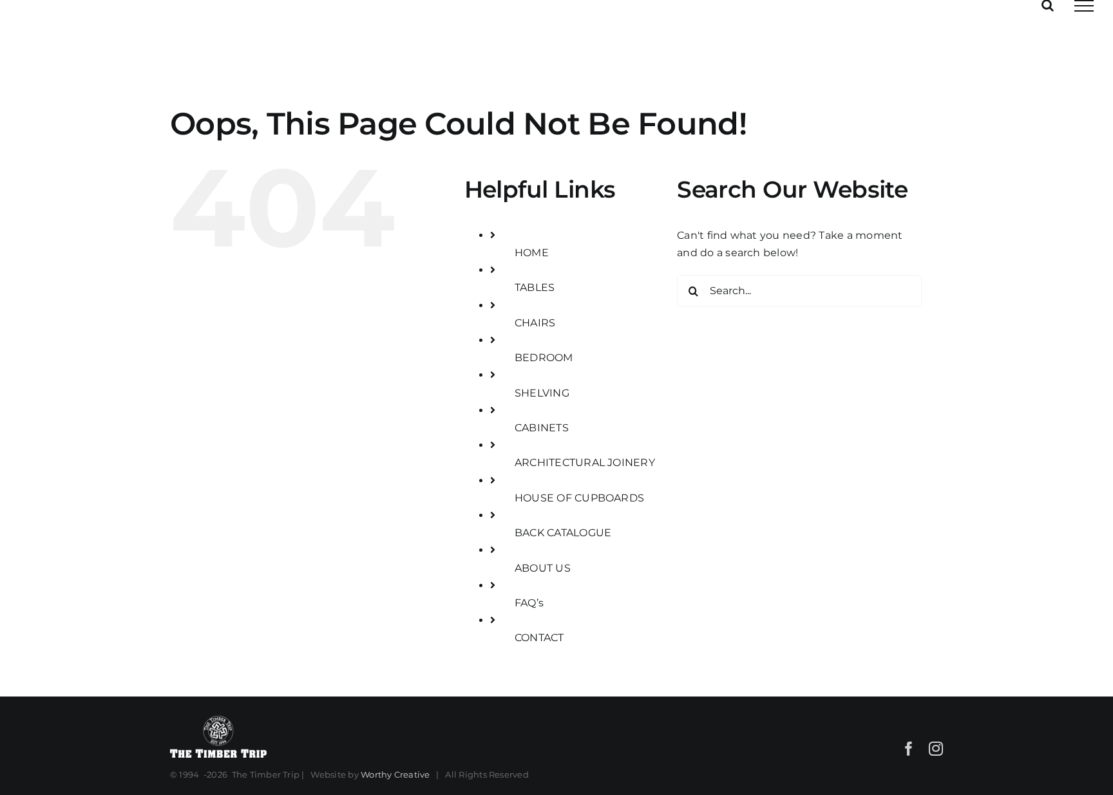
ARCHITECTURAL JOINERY (585, 462)
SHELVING (542, 393)
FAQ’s (529, 603)
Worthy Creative (395, 774)
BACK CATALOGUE (563, 533)
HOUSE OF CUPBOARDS (579, 498)
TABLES (535, 287)
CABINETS (542, 428)
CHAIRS (535, 323)
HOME (532, 253)
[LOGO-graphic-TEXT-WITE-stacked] (218, 720)
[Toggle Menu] (1084, 6)
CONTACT (539, 637)
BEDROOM (544, 357)
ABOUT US (543, 568)
